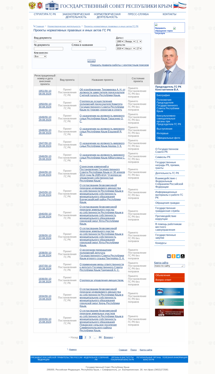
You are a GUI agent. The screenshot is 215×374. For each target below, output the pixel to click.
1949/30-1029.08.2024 (45, 118)
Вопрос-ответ (163, 279)
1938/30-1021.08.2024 (45, 254)
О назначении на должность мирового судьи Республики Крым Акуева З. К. (102, 144)
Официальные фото (168, 138)
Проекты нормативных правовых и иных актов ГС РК (111, 26)
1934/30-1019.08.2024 (45, 297)
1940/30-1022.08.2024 (45, 215)
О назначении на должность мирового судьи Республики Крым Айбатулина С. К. (102, 158)
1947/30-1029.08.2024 (45, 144)
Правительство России (69, 357)
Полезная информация (174, 357)
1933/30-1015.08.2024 (45, 320)
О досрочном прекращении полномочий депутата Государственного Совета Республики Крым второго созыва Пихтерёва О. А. (102, 254)
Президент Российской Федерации (43, 358)
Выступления (164, 128)
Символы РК (162, 157)
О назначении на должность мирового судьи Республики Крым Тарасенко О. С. (102, 118)
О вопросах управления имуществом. (102, 280)
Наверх (73, 349)
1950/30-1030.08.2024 (45, 105)
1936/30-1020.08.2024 (45, 280)
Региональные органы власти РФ (148, 358)
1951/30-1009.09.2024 (45, 92)
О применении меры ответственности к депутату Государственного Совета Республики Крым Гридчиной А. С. (102, 267)
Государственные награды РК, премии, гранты (167, 165)
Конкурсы (161, 243)
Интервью (162, 133)
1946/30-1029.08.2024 (45, 157)
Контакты (169, 14)
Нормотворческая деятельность (64, 26)
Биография (163, 95)
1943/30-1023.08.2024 (45, 194)
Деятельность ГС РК (167, 173)
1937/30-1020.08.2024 (45, 267)
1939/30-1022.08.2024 (45, 237)
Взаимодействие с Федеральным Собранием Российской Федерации (169, 182)
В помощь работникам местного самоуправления (168, 227)
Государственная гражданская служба (167, 209)
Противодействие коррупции (165, 217)
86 (100, 337)
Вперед (108, 337)
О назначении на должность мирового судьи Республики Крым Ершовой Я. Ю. (102, 131)
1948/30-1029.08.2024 (45, 131)
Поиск (133, 350)
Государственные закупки (165, 236)
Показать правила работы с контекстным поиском (119, 65)
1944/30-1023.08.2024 (45, 173)
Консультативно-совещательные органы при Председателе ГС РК (169, 120)
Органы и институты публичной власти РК (122, 358)
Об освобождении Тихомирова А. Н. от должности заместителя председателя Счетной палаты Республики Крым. (102, 92)
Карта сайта (161, 262)
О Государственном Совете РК (166, 150)
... (95, 337)
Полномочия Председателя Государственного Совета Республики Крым (168, 105)
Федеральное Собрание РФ (96, 358)
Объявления (163, 275)
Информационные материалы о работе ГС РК (169, 195)
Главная (40, 26)
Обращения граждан (167, 203)
